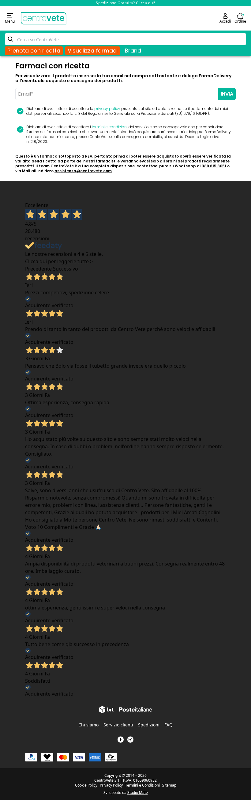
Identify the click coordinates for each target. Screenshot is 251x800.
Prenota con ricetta (33, 50)
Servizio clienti (118, 725)
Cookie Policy (86, 785)
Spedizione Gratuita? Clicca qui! (125, 2)
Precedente (38, 268)
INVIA (227, 93)
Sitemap (169, 785)
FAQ (168, 725)
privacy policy (107, 108)
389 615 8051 (214, 166)
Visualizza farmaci (93, 50)
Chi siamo (88, 725)
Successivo (65, 268)
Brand (133, 50)
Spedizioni (148, 725)
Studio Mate (137, 792)
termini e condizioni (110, 126)
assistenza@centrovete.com (83, 170)
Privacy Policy (111, 785)
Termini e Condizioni (142, 785)
